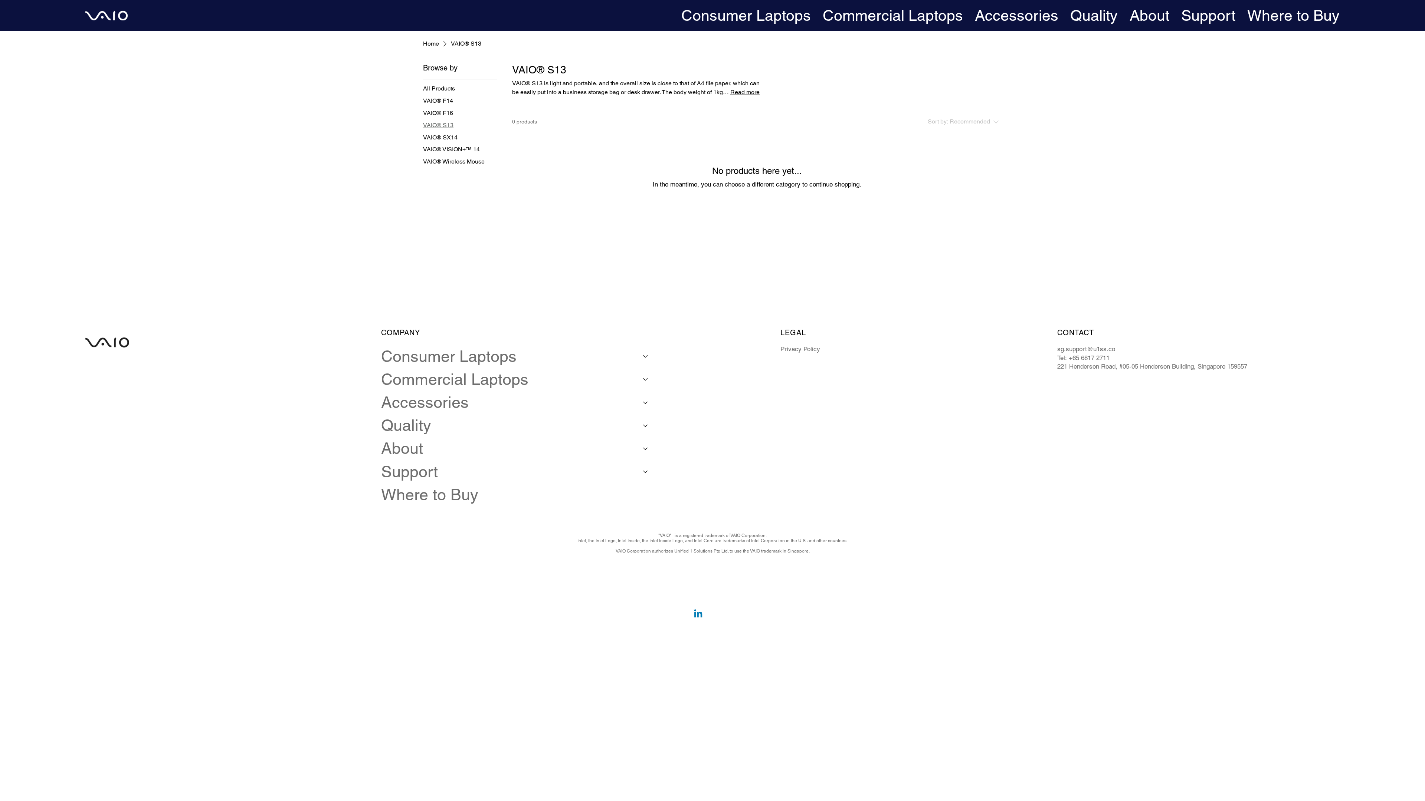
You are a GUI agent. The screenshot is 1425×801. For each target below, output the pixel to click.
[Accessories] (645, 402)
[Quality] (645, 425)
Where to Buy (429, 494)
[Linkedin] (698, 614)
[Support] (645, 471)
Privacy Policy (800, 349)
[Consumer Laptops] (645, 356)
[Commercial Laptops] (645, 379)
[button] (746, 15)
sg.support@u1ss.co (1086, 349)
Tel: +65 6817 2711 (1083, 358)
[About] (645, 448)
